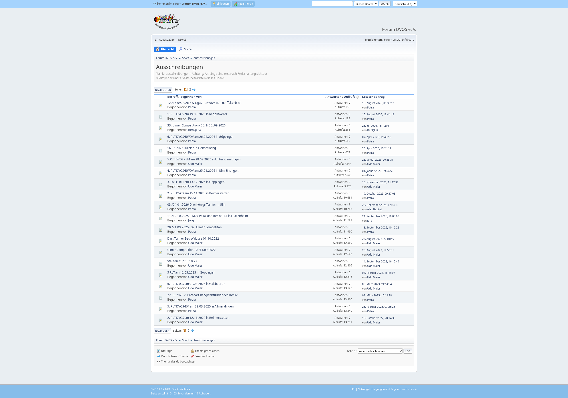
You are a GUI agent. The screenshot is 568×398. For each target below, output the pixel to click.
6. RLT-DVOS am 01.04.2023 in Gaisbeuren (196, 284)
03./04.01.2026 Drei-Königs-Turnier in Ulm (196, 205)
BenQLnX (194, 130)
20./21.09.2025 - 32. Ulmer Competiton (194, 227)
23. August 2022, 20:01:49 (378, 239)
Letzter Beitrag (373, 97)
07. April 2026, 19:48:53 (376, 137)
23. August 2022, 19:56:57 (378, 250)
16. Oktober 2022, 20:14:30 (378, 318)
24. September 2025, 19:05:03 (380, 216)
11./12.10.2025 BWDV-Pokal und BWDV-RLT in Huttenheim (207, 216)
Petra (192, 107)
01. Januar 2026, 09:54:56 (377, 171)
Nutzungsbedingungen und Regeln (378, 389)
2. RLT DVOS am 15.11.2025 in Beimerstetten (198, 193)
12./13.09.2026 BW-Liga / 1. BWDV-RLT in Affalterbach (204, 103)
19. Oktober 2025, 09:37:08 (378, 193)
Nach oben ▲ (409, 389)
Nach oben (162, 330)
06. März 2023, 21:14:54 (377, 284)
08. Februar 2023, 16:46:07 (378, 273)
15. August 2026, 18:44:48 (378, 114)
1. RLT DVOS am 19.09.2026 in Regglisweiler (197, 114)
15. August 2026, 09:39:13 (378, 103)
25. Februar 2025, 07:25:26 (378, 307)
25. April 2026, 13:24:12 (376, 148)
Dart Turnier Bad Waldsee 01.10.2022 (193, 238)
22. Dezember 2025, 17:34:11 (380, 205)
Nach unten (163, 89)
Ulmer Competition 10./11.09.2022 (191, 250)
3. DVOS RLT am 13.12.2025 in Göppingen (196, 182)
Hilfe (352, 389)
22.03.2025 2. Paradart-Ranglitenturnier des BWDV (202, 295)
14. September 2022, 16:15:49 (380, 261)
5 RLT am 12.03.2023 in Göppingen (191, 272)
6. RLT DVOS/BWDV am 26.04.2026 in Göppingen (200, 137)
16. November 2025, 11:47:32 (380, 182)
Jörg (191, 220)
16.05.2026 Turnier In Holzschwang (191, 148)
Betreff (172, 97)
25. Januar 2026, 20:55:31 (377, 160)
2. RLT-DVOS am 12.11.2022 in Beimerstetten (198, 318)
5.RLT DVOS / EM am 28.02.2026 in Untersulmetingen (204, 159)
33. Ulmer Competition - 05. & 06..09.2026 (196, 125)
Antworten (333, 97)
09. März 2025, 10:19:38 (377, 295)
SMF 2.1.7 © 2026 (160, 389)
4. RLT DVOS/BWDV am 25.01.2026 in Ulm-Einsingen (203, 171)
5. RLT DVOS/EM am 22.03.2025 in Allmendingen (200, 306)
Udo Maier (195, 164)
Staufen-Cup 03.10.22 (182, 261)
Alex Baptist (374, 209)
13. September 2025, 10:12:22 (380, 227)
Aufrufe (349, 97)
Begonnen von (191, 97)
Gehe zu (351, 351)
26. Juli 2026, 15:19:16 (375, 126)
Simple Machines (181, 389)
